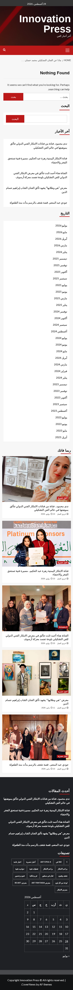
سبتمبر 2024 (60, 324)
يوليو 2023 (61, 417)
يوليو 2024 (61, 337)
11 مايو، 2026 (48, 708)
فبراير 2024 (60, 371)
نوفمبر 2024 (60, 311)
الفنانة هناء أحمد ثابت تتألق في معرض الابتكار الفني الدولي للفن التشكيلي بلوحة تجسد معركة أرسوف (40, 175)
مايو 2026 (61, 232)
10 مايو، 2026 (48, 769)
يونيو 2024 (61, 344)
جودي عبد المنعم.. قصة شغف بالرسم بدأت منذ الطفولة (38, 202)
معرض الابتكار (62, 890)
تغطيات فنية (33, 869)
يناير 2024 (61, 377)
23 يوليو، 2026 (48, 514)
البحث (65, 106)
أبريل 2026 (61, 238)
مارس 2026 (60, 245)
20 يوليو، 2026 (48, 643)
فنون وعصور (20, 876)
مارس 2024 (60, 364)
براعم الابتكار (62, 869)
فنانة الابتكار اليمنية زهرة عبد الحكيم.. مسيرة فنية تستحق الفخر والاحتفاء (37, 160)
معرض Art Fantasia (41, 883)
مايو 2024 (61, 351)
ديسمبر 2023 (60, 384)
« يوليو (66, 955)
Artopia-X (63, 627)
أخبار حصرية (62, 498)
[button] (67, 50)
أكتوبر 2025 (60, 271)
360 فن (58, 862)
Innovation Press (45, 24)
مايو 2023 (61, 430)
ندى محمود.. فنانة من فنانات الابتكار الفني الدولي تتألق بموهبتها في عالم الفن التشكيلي (38, 145)
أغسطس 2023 (59, 410)
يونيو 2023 (61, 423)
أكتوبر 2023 (60, 397)
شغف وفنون (62, 876)
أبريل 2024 (61, 357)
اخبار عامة (17, 862)
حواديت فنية (19, 869)
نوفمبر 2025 (60, 265)
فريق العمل (61, 514)
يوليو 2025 (61, 285)
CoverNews (28, 984)
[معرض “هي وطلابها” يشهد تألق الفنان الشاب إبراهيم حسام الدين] (36, 673)
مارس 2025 (60, 298)
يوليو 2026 (61, 225)
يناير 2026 (61, 251)
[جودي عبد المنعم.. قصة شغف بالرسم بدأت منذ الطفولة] (36, 737)
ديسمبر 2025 (60, 258)
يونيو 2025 (61, 291)
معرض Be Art (21, 883)
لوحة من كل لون (61, 883)
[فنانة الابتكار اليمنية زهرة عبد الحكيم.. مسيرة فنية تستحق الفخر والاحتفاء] (36, 544)
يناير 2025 (61, 304)
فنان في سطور (47, 876)
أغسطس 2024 (59, 331)
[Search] (4, 50)
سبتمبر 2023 (60, 404)
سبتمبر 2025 (60, 278)
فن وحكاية (33, 876)
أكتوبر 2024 (60, 318)
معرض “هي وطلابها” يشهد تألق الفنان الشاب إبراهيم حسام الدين (36, 189)
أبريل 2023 (61, 437)
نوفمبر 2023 (60, 390)
